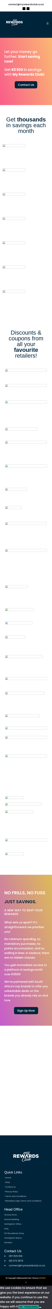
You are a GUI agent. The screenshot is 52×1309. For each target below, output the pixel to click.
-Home (7, 1177)
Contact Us (26, 85)
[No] (40, 1307)
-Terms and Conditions (15, 1196)
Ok (21, 1306)
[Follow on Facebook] (24, 8)
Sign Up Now (26, 1011)
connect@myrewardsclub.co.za (26, 4)
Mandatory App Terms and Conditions (23, 1200)
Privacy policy (31, 1306)
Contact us (10, 1187)
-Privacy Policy (11, 1191)
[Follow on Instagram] (28, 8)
